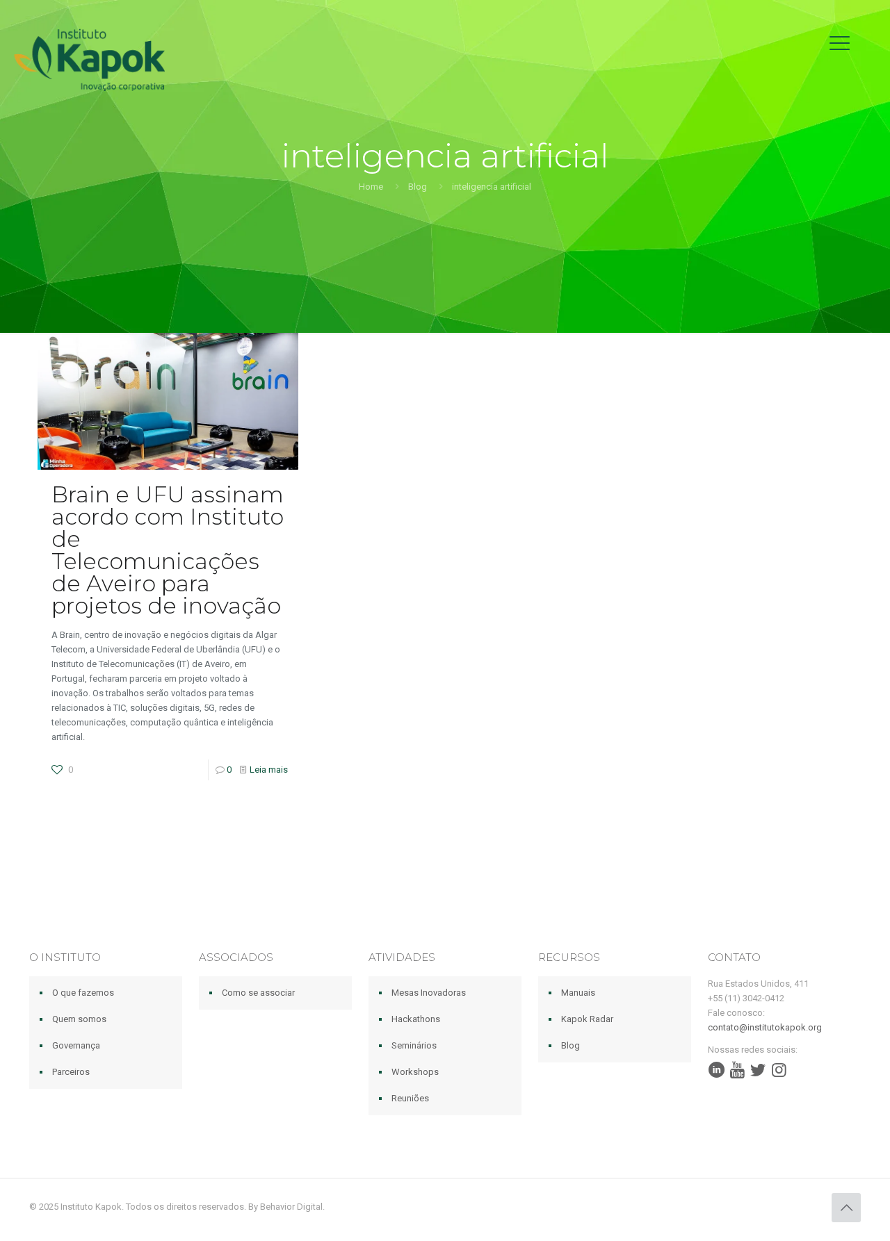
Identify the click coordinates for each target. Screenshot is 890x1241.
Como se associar (258, 992)
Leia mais (269, 769)
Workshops (415, 1072)
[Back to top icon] (846, 1207)
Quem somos (79, 1019)
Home (371, 186)
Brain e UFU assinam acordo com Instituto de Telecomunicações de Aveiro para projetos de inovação (167, 550)
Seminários (414, 1045)
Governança (76, 1045)
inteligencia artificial (491, 186)
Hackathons (415, 1019)
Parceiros (71, 1072)
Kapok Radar (587, 1019)
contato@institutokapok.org (765, 1027)
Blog (417, 186)
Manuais (578, 992)
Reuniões (410, 1098)
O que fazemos (83, 992)
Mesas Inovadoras (428, 992)
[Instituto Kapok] (89, 59)
